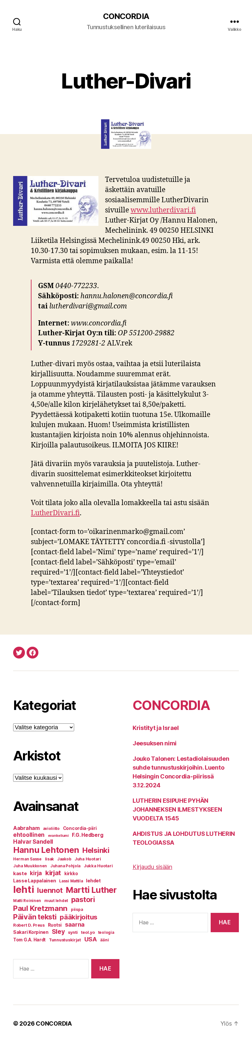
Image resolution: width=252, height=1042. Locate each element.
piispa (77, 909)
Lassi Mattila (71, 881)
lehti (23, 889)
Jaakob (64, 859)
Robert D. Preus (29, 925)
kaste (20, 873)
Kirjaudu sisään (152, 866)
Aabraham (26, 828)
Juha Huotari (87, 858)
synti (73, 932)
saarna (75, 924)
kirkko (71, 873)
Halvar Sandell (33, 841)
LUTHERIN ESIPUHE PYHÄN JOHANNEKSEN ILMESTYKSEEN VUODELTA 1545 (177, 809)
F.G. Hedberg (87, 835)
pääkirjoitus (78, 917)
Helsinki (96, 850)
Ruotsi (55, 925)
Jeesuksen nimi (155, 743)
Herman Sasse (27, 859)
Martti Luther (91, 890)
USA (90, 939)
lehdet (93, 880)
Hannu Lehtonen (46, 850)
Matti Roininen (27, 900)
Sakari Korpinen (31, 932)
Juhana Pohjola (65, 866)
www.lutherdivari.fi (163, 210)
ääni (104, 939)
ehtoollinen (29, 835)
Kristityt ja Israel (156, 727)
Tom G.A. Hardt (29, 939)
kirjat (53, 873)
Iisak (49, 859)
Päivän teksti (35, 917)
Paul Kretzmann (40, 908)
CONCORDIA (126, 16)
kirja (36, 873)
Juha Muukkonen (30, 866)
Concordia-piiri (80, 828)
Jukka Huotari (98, 865)
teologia (106, 932)
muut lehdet (56, 900)
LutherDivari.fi (55, 513)
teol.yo (88, 932)
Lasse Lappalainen (34, 880)
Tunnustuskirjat (65, 939)
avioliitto (51, 828)
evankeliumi (58, 836)
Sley (58, 931)
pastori (83, 899)
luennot (49, 890)
